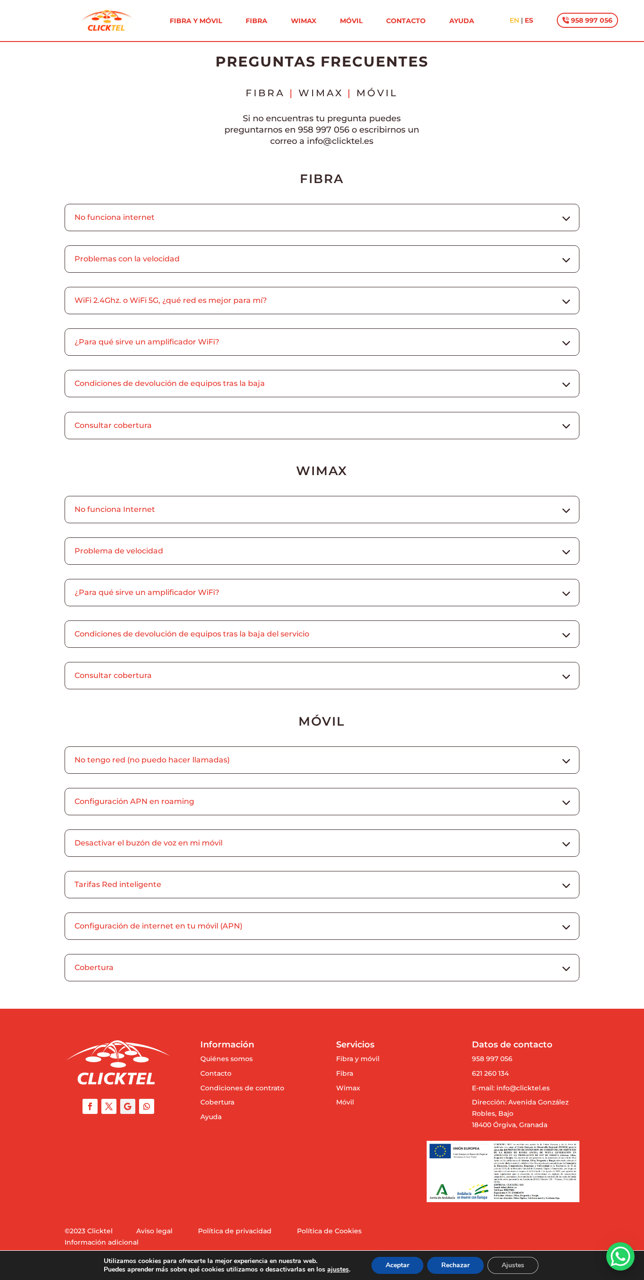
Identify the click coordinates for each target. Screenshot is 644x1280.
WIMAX (320, 93)
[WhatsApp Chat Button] (620, 1256)
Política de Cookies (329, 1231)
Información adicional (102, 1242)
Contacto (406, 21)
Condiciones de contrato (242, 1088)
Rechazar (455, 1265)
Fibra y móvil (196, 21)
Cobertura (217, 1102)
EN (514, 20)
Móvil (351, 21)
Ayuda (461, 21)
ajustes (338, 1269)
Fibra (256, 21)
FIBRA (265, 93)
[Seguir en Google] (127, 1106)
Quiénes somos (226, 1058)
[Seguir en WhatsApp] (146, 1106)
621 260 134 (490, 1073)
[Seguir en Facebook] (90, 1106)
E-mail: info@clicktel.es (511, 1088)
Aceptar (397, 1265)
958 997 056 (590, 20)
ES (529, 20)
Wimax (303, 21)
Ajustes (513, 1265)
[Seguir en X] (108, 1106)
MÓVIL (377, 93)
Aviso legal (154, 1231)
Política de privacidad (235, 1231)
